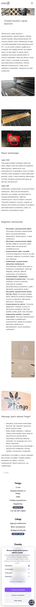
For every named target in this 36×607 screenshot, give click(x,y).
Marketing (8, 576)
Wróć (6, 473)
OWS (18, 497)
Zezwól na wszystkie (18, 590)
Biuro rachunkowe (18, 527)
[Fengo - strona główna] (5, 3)
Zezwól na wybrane (18, 595)
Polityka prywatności (18, 500)
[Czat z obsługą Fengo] (31, 602)
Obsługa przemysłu (18, 530)
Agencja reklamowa (18, 523)
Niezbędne (8, 566)
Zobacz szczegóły (16, 582)
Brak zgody (18, 600)
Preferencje (9, 569)
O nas (18, 487)
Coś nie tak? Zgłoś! (18, 511)
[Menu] (32, 3)
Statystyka (8, 573)
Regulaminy (18, 504)
